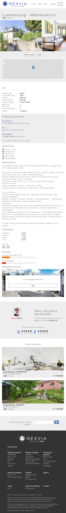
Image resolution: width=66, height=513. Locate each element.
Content (28, 473)
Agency (46, 473)
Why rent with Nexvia (14, 477)
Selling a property (32, 452)
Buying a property (14, 452)
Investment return (49, 461)
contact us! (53, 320)
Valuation (10, 459)
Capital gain (29, 457)
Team (9, 486)
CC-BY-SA (58, 78)
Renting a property (14, 473)
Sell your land (30, 461)
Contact (53, 4)
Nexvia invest (47, 457)
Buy (40, 4)
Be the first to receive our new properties (20, 423)
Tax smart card (30, 479)
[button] (33, 67)
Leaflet (50, 78)
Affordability (11, 455)
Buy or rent (11, 457)
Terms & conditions (32, 486)
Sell (45, 4)
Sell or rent (11, 463)
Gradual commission (32, 463)
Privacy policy (30, 488)
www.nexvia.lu (47, 501)
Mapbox (62, 78)
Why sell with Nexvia (32, 459)
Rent (44, 459)
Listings (10, 466)
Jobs (9, 488)
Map (39, 55)
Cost (9, 461)
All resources (12, 447)
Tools (33, 4)
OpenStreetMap (54, 78)
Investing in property (47, 453)
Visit (33, 286)
